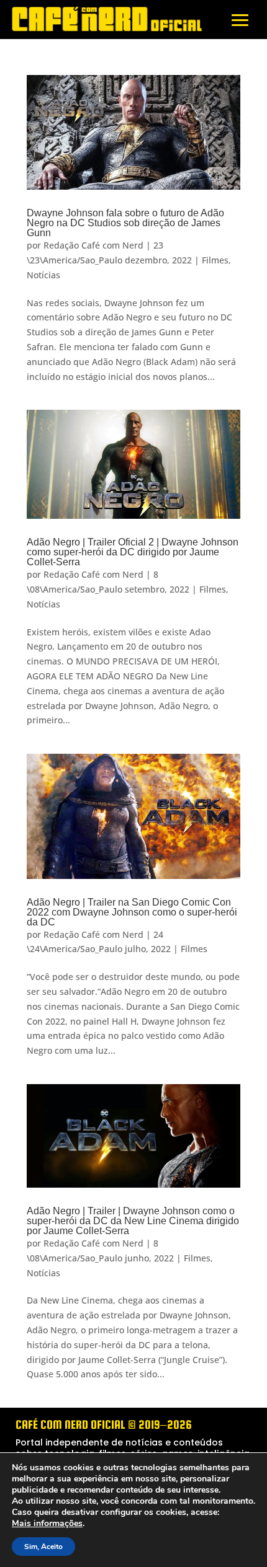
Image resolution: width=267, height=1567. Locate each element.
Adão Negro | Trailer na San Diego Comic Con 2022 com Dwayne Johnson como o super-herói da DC (132, 912)
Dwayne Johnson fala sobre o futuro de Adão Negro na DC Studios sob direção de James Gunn (125, 223)
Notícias (43, 275)
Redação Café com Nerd (93, 245)
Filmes (215, 260)
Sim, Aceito (43, 1547)
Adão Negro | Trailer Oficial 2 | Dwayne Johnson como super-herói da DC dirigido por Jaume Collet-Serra (132, 552)
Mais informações (47, 1523)
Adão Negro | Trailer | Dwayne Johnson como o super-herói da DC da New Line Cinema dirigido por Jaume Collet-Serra (133, 1221)
